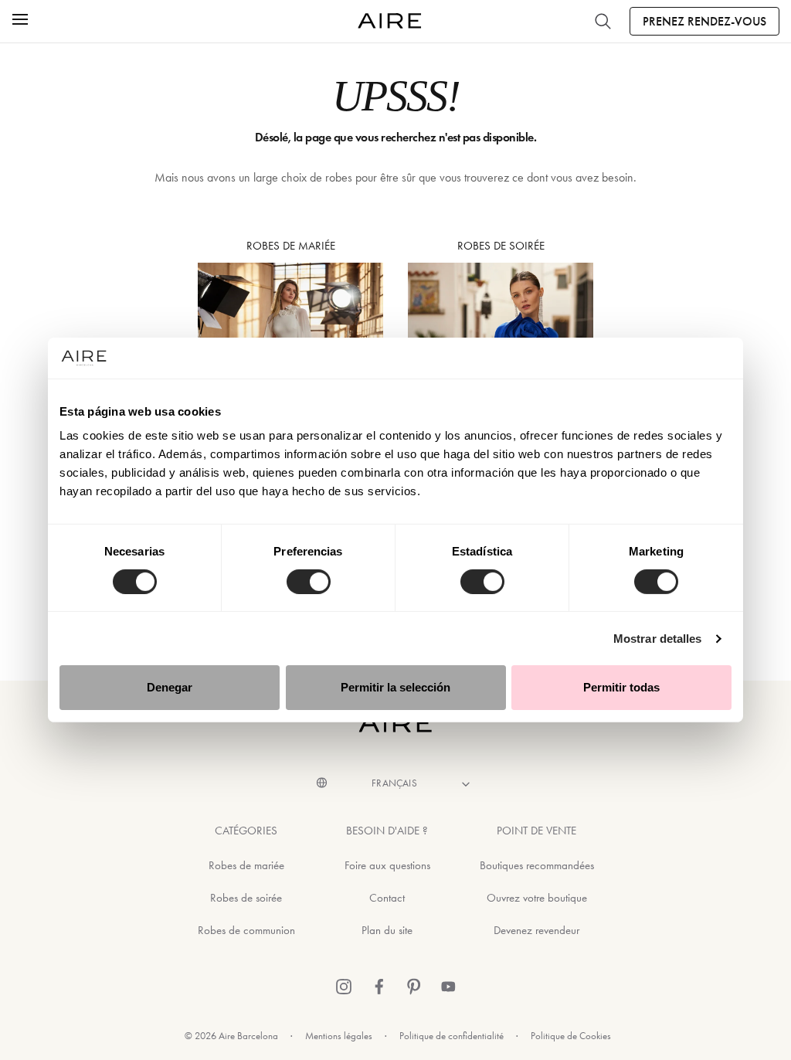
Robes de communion (246, 930)
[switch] (309, 581)
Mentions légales (338, 1035)
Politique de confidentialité (451, 1035)
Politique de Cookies (571, 1035)
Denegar (169, 687)
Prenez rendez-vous (704, 21)
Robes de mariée (246, 865)
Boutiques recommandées (537, 865)
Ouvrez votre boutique (537, 898)
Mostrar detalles (657, 638)
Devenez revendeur (536, 930)
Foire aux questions (387, 865)
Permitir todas (621, 687)
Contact (387, 898)
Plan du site (387, 930)
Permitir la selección (395, 687)
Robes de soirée (246, 898)
